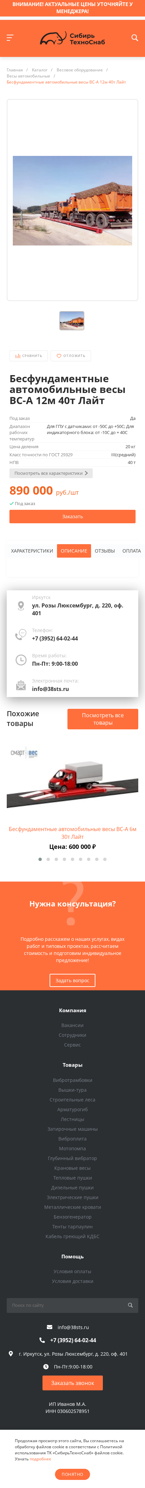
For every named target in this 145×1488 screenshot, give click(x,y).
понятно (72, 1474)
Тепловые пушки (72, 1178)
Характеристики (32, 551)
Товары (73, 1064)
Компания (72, 1010)
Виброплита (72, 1138)
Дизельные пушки (72, 1187)
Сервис (72, 1044)
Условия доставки (72, 1281)
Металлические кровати (72, 1207)
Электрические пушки (72, 1197)
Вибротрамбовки (72, 1080)
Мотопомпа (72, 1148)
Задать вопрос (72, 980)
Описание (74, 551)
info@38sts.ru (50, 689)
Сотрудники (72, 1035)
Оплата (131, 551)
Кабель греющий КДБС (72, 1236)
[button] (40, 859)
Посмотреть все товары (103, 719)
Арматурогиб (72, 1109)
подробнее (40, 1459)
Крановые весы (72, 1168)
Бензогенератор (73, 1217)
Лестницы (72, 1119)
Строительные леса (72, 1099)
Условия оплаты (72, 1271)
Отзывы (105, 551)
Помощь (72, 1256)
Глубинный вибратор (72, 1158)
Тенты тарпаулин (72, 1226)
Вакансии (72, 1025)
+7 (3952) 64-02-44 (55, 638)
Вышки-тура (72, 1090)
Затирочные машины (73, 1129)
